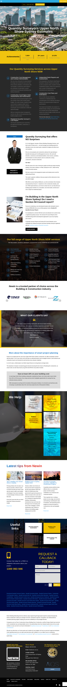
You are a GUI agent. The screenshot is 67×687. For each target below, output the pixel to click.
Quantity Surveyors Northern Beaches (27, 602)
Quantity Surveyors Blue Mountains (40, 595)
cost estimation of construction (25, 634)
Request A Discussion (14, 172)
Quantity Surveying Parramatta (44, 602)
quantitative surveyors (12, 634)
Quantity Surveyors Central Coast (22, 597)
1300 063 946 (15, 568)
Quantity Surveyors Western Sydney (19, 606)
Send (56, 585)
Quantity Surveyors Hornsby (45, 598)
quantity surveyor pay (36, 625)
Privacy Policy (14, 681)
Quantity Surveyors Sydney (45, 593)
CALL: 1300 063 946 (28, 4)
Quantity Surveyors (36, 606)
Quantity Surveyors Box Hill (25, 595)
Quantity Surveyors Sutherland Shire (30, 604)
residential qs (45, 625)
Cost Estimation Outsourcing (52, 433)
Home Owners (52, 399)
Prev (7, 300)
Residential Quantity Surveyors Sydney (16, 593)
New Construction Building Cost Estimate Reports (16, 251)
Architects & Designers (33, 400)
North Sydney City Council (52, 538)
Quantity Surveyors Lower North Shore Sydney (28, 600)
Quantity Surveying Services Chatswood (39, 597)
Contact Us (54, 679)
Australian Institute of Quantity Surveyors (38, 225)
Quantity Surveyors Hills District (30, 598)
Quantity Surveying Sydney (32, 593)
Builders (33, 416)
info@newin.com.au (33, 649)
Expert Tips (48, 679)
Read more (9, 505)
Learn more (30, 229)
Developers (52, 415)
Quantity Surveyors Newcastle (47, 600)
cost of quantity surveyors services (43, 634)
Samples (42, 679)
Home (8, 679)
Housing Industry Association (33, 527)
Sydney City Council (52, 527)
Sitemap (8, 681)
